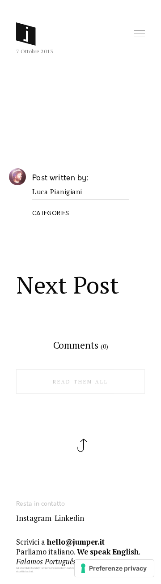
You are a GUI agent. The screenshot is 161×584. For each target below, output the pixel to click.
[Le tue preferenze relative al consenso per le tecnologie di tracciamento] (114, 568)
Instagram (33, 518)
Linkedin (69, 518)
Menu (140, 34)
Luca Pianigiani (57, 192)
